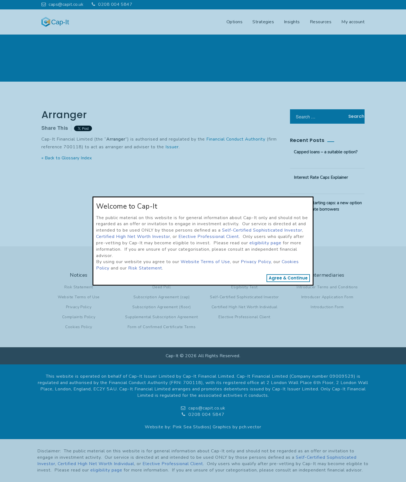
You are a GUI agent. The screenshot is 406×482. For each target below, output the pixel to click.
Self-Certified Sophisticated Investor (262, 230)
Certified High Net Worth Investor (133, 237)
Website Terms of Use (205, 262)
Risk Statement (145, 268)
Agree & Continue (288, 278)
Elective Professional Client (208, 237)
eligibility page (265, 243)
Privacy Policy (256, 262)
